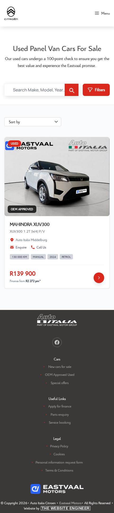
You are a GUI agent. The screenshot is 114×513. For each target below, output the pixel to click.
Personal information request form (59, 462)
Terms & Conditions (59, 470)
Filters (100, 89)
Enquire (21, 247)
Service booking (60, 422)
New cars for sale (59, 366)
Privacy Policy (59, 446)
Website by (57, 508)
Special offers (60, 382)
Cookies (59, 454)
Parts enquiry (60, 414)
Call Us (41, 247)
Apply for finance (59, 406)
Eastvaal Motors (70, 503)
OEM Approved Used (59, 374)
